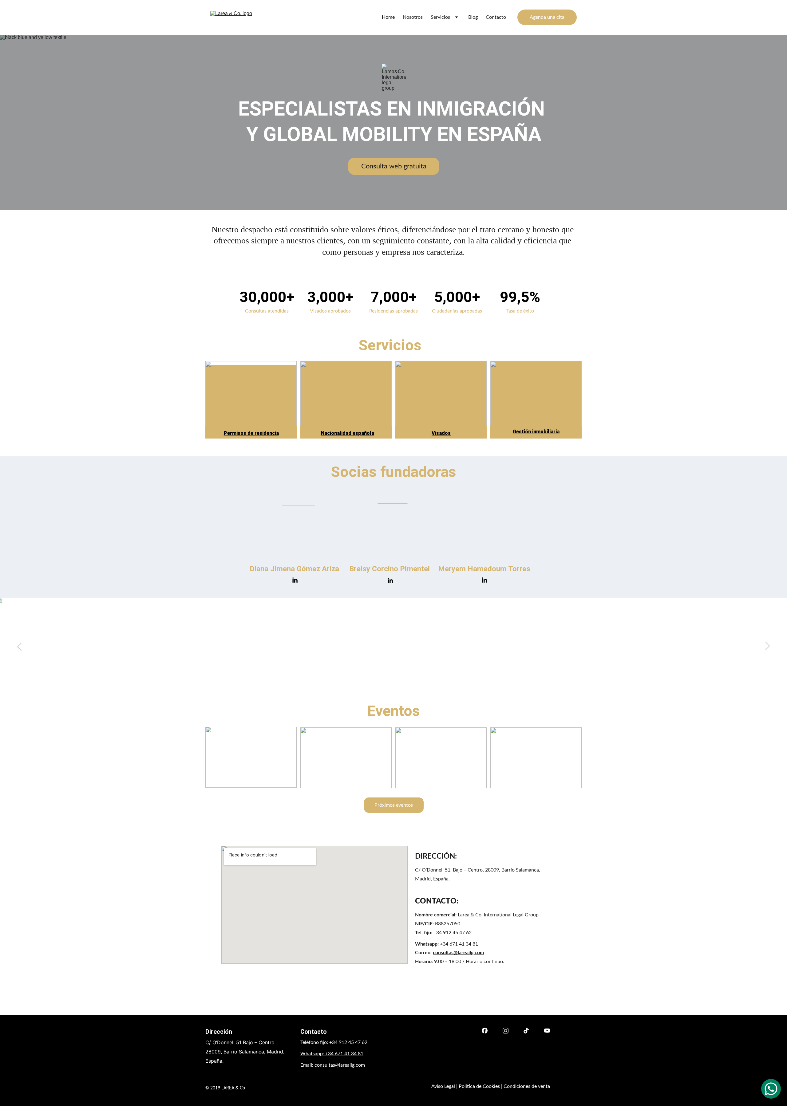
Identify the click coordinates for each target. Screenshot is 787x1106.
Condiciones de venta (527, 1086)
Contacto (496, 17)
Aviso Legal (443, 1086)
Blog (473, 17)
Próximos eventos (393, 805)
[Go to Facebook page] (485, 1030)
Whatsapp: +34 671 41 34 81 (331, 1053)
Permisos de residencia (251, 433)
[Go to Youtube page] (547, 1030)
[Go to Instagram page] (505, 1030)
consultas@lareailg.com (458, 952)
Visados (441, 433)
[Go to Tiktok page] (526, 1030)
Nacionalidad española (347, 433)
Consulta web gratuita (393, 166)
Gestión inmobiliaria (536, 432)
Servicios (440, 17)
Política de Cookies (479, 1086)
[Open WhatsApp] (771, 1089)
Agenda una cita (547, 17)
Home (388, 17)
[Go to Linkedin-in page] (295, 580)
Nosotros (413, 17)
